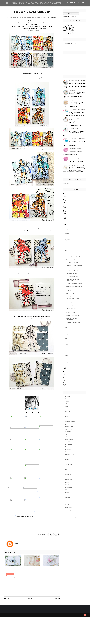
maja (66, 338)
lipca (66, 327)
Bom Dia (27, 15)
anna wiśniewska (69, 499)
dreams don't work (69, 454)
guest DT (67, 441)
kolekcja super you (17, 17)
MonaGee (67, 504)
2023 (65, 206)
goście (66, 469)
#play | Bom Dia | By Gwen (72, 262)
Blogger (74, 518)
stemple (67, 401)
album (66, 414)
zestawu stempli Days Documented (33, 275)
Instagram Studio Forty (70, 43)
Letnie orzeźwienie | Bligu (72, 302)
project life (68, 424)
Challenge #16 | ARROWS (75, 148)
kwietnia (67, 344)
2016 (65, 384)
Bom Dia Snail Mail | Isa (72, 254)
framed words (68, 479)
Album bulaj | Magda (71, 312)
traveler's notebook (70, 419)
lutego (67, 355)
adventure (67, 492)
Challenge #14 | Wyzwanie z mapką (77, 157)
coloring (45, 15)
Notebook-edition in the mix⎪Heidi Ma (77, 81)
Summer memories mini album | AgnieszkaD (73, 280)
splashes (67, 472)
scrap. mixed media (69, 494)
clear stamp (32, 15)
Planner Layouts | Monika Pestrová (74, 259)
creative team (68, 429)
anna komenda (68, 431)
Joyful (48, 15)
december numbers (69, 467)
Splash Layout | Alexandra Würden (74, 265)
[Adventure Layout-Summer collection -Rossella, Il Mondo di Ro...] (14, 560)
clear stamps (39, 15)
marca (66, 349)
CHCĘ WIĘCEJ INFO (70, 3)
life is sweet (68, 451)
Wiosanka (67, 446)
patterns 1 (67, 482)
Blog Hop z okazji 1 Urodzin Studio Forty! (77, 139)
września (67, 244)
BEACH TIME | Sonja (71, 268)
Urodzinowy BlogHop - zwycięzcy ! (77, 109)
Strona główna (31, 598)
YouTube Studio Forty (70, 46)
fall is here (67, 489)
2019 (65, 367)
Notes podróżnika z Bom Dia (73, 315)
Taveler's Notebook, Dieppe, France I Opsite (75, 289)
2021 (65, 217)
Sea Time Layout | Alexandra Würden (73, 299)
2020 (65, 223)
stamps (67, 409)
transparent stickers (70, 421)
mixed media (68, 449)
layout (66, 398)
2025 (65, 195)
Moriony (67, 484)
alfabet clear (68, 474)
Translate (74, 16)
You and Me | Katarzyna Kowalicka (74, 283)
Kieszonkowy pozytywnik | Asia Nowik (76, 118)
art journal (67, 436)
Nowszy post (7, 598)
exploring (67, 456)
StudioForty (14, 615)
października (68, 239)
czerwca (67, 333)
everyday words (69, 444)
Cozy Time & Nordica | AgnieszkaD (77, 165)
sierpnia (67, 250)
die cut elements (69, 439)
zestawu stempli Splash (23, 318)
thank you (67, 497)
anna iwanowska (69, 477)
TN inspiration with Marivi (72, 276)
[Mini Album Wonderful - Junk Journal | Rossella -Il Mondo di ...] (33, 560)
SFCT (66, 502)
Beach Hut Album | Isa (71, 293)
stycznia (67, 361)
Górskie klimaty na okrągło (72, 273)
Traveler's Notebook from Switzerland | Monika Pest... (73, 309)
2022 (65, 211)
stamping (29, 17)
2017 (65, 378)
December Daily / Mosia (74, 100)
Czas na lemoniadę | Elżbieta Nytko (74, 286)
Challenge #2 (72, 90)
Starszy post (57, 598)
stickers (67, 403)
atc (23, 15)
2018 (65, 373)
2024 (65, 200)
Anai (66, 462)
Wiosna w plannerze (73, 128)
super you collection (42, 17)
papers (24, 17)
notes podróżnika (69, 426)
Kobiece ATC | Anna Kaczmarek (73, 322)
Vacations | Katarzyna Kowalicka (74, 256)
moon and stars (68, 487)
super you (34, 17)
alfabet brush (68, 464)
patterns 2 (67, 459)
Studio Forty (66, 183)
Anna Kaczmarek (18, 15)
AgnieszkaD (68, 406)
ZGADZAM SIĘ (80, 3)
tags (66, 434)
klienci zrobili (68, 507)
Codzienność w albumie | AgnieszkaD (72, 319)
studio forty (68, 411)
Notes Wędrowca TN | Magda (73, 270)
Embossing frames (70, 296)
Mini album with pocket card (73, 305)
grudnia (67, 228)
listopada (67, 233)
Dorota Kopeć (68, 510)
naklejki (67, 416)
